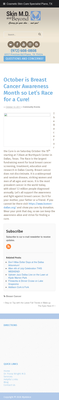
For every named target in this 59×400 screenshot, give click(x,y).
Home (7, 370)
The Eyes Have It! (46, 305)
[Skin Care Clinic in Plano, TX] (24, 17)
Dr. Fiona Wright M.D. (15, 373)
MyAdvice (26, 397)
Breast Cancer (13, 296)
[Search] (39, 34)
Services (8, 376)
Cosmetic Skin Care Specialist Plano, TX (29, 3)
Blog (6, 382)
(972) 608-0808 (24, 50)
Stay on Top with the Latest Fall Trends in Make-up (27, 302)
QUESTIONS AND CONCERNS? (24, 58)
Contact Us (9, 385)
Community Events (31, 106)
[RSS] (8, 246)
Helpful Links (11, 379)
